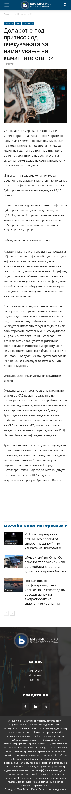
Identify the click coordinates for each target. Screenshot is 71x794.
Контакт (35, 679)
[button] (6, 5)
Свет (32, 14)
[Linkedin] (42, 505)
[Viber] (51, 505)
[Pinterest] (25, 505)
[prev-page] (6, 613)
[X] (16, 505)
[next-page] (12, 613)
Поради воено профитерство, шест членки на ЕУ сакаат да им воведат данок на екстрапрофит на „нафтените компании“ (45, 592)
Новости (22, 14)
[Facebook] (7, 505)
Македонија (10, 543)
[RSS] (46, 706)
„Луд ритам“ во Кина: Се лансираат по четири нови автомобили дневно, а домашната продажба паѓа (45, 564)
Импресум (35, 670)
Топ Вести (28, 23)
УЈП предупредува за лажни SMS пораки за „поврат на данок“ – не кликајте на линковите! (43, 541)
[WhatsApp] (33, 505)
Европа (8, 590)
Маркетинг (35, 675)
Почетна (8, 14)
